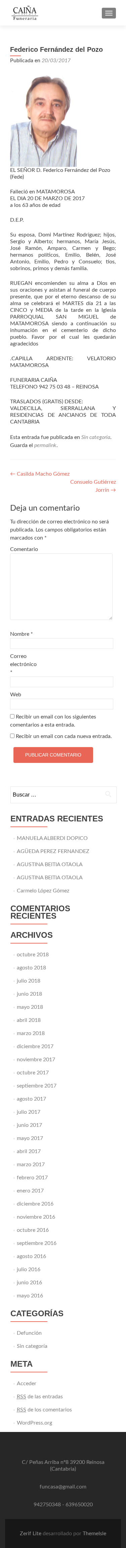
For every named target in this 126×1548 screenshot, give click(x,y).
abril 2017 (29, 1151)
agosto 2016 (31, 1256)
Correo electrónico (23, 664)
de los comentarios (44, 1409)
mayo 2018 (30, 1007)
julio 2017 (28, 1112)
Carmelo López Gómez (43, 890)
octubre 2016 (33, 1230)
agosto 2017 (31, 1099)
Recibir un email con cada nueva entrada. (64, 736)
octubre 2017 (33, 1072)
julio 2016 (28, 1269)
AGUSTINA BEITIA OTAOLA (50, 864)
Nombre (21, 634)
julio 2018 (28, 981)
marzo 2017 (31, 1164)
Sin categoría (95, 437)
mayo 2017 (30, 1138)
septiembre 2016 (36, 1243)
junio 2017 (29, 1125)
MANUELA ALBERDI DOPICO (52, 838)
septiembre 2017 (36, 1086)
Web (15, 694)
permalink (45, 445)
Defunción (29, 1333)
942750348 (47, 1504)
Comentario (24, 549)
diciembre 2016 (35, 1204)
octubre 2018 (33, 954)
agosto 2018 (31, 967)
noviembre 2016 (36, 1217)
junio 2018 (29, 994)
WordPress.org (34, 1423)
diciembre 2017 (35, 1046)
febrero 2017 (32, 1177)
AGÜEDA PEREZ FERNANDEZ (53, 851)
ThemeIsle (94, 1533)
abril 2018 (29, 1020)
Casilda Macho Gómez (40, 474)
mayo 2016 (30, 1295)
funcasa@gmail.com (63, 1486)
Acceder (26, 1383)
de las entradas (40, 1396)
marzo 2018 (31, 1033)
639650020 (79, 1504)
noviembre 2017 (36, 1059)
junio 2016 (29, 1282)
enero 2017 (30, 1190)
